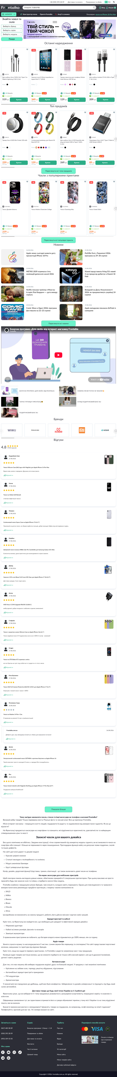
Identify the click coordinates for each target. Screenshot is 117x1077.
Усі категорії (61, 1049)
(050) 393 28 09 (7, 1033)
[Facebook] (3, 1052)
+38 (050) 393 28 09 (57, 2)
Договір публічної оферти (66, 1065)
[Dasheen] (65, 84)
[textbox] (11, 26)
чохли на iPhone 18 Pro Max (105, 14)
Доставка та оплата (75, 2)
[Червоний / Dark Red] (39, 147)
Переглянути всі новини (59, 323)
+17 (49, 147)
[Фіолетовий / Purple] (46, 147)
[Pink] (72, 84)
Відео (59, 1039)
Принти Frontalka (46, 14)
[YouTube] (8, 1052)
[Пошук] (94, 7)
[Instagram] (14, 1052)
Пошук (12, 39)
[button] (73, 36)
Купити (18, 100)
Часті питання (32, 1049)
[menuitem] (106, 2)
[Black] (75, 84)
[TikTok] (20, 1052)
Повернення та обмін (94, 2)
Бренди (60, 1044)
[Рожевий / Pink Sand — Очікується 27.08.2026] (36, 147)
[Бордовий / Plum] (44, 147)
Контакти (30, 1044)
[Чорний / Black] (41, 147)
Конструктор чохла (30, 14)
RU (109, 2)
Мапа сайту (61, 1054)
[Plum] (70, 84)
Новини (60, 1033)
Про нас (60, 1028)
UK (106, 2)
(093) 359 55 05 (7, 1039)
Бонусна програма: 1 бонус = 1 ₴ (39, 1028)
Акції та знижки (64, 14)
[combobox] (11, 26)
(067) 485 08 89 (7, 1028)
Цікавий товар (32, 1054)
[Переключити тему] (114, 2)
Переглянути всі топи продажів (58, 171)
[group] (11, 430)
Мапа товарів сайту (64, 1060)
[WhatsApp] (8, 1058)
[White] (68, 84)
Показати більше (58, 809)
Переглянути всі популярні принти (58, 240)
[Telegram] (3, 1058)
